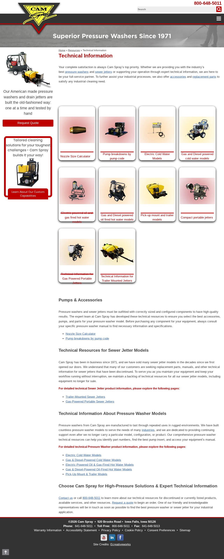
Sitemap (185, 530)
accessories (178, 76)
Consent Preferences (161, 530)
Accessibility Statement (81, 530)
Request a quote (122, 502)
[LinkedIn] (112, 537)
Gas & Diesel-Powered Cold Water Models (93, 460)
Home (62, 50)
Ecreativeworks (120, 544)
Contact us (66, 498)
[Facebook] (120, 537)
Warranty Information (47, 530)
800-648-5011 (208, 3)
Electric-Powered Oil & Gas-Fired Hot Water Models (100, 464)
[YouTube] (104, 537)
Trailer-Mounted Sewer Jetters (85, 397)
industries (148, 430)
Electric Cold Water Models (83, 455)
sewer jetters (103, 72)
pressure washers (77, 72)
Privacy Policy (110, 530)
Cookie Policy (134, 530)
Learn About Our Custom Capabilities (28, 194)
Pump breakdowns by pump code (87, 338)
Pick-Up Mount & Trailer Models (86, 474)
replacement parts (204, 76)
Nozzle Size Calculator (81, 333)
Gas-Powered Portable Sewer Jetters (90, 401)
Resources (74, 50)
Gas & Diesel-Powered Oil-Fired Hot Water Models (99, 469)
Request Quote (28, 123)
